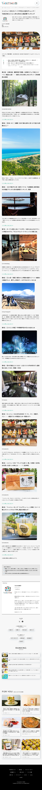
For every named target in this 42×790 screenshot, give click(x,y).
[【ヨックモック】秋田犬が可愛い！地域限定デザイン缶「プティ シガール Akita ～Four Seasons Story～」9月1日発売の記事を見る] (31, 700)
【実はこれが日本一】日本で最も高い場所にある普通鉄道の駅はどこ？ (17, 573)
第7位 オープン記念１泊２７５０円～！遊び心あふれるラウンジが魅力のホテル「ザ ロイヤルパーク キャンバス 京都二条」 (22, 68)
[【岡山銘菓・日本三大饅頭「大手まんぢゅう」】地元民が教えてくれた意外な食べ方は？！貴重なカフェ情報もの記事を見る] (11, 722)
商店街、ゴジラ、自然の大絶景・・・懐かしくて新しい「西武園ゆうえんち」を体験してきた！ (21, 568)
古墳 (10, 629)
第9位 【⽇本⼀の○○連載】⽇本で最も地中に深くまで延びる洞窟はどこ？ (20, 63)
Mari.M (9, 707)
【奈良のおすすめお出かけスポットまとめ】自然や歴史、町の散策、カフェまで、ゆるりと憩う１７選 (21, 571)
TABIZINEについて (12, 769)
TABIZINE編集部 (17, 585)
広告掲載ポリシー (13, 772)
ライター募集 (29, 772)
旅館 (17, 629)
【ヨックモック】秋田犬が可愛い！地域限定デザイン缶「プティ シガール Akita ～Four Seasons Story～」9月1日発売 (30, 710)
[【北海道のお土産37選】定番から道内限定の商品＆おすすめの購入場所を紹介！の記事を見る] (5, 665)
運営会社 (20, 769)
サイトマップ (18, 774)
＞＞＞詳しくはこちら (7, 119)
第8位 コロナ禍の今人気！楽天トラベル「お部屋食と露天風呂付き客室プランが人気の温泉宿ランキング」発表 (22, 65)
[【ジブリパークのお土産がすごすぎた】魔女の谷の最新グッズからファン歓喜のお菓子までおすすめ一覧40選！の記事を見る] (5, 660)
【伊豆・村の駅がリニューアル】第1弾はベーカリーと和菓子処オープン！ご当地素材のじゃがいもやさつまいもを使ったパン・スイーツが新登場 (30, 754)
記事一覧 (11, 774)
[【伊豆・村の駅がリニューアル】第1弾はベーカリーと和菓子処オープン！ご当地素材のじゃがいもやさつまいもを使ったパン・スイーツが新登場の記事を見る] (31, 744)
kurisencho (10, 729)
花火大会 (24, 629)
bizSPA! (21, 777)
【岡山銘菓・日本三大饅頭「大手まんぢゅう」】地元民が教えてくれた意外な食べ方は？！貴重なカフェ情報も (11, 732)
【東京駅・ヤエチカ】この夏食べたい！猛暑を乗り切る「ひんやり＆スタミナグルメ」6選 (30, 731)
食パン (31, 629)
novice (31, 774)
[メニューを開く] (36, 3)
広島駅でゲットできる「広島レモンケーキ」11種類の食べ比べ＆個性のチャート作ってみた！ (22, 675)
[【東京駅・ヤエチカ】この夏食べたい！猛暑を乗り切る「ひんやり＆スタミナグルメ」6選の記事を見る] (31, 722)
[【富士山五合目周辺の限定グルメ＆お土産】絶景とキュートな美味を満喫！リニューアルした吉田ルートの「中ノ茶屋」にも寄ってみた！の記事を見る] (5, 671)
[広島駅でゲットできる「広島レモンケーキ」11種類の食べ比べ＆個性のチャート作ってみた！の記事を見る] (5, 676)
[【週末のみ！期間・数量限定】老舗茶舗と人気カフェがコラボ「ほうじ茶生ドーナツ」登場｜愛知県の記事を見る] (11, 700)
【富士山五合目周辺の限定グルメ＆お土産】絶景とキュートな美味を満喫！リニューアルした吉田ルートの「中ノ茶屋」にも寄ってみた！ (23, 671)
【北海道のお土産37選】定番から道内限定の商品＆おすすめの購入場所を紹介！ (20, 664)
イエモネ (25, 774)
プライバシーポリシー (29, 769)
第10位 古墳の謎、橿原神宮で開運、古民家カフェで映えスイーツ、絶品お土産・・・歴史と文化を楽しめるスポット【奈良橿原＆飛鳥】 (22, 61)
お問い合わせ (22, 772)
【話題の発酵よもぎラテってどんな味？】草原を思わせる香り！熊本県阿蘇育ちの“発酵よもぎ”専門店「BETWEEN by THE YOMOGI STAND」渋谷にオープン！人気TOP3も (11, 754)
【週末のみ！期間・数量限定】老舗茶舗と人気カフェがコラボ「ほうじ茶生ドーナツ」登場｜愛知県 (11, 710)
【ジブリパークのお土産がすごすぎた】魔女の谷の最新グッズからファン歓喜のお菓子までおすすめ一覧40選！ (23, 660)
